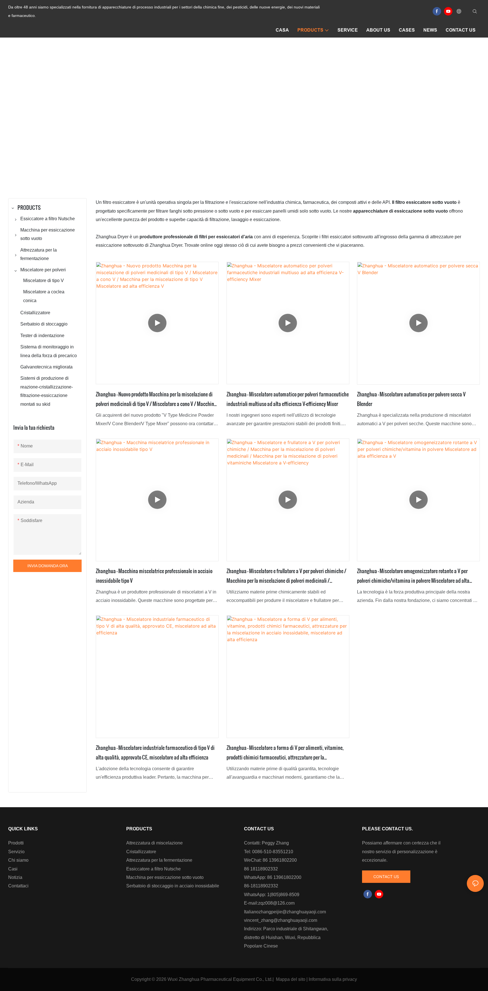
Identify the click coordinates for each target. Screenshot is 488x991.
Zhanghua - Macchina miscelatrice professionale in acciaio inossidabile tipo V (154, 575)
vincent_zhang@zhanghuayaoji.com (280, 920)
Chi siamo (18, 860)
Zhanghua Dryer (176, 122)
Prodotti (16, 843)
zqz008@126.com (276, 903)
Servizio (16, 851)
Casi (13, 868)
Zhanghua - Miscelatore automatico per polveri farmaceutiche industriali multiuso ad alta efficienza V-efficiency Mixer (287, 398)
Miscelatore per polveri (256, 122)
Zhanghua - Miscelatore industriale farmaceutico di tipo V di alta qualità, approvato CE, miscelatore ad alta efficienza (155, 752)
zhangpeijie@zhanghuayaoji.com (292, 911)
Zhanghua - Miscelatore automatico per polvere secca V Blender (411, 398)
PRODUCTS (213, 122)
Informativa (320, 979)
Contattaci (18, 885)
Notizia (15, 877)
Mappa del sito (290, 979)
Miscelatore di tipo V (306, 122)
